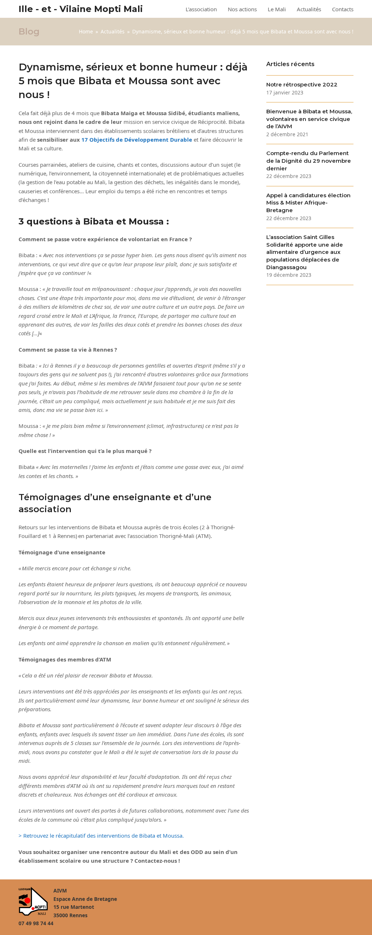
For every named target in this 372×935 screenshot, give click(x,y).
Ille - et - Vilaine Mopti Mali (81, 9)
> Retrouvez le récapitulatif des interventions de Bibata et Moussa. (101, 835)
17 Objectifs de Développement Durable (136, 139)
